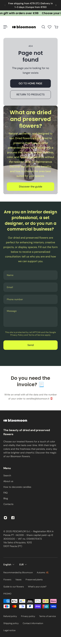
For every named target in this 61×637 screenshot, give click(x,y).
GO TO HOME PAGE (30, 83)
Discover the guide (30, 186)
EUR (21, 564)
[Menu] (5, 27)
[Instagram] (5, 517)
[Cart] (56, 27)
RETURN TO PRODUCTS (30, 94)
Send (30, 345)
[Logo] (24, 27)
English (7, 564)
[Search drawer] (43, 27)
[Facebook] (13, 517)
